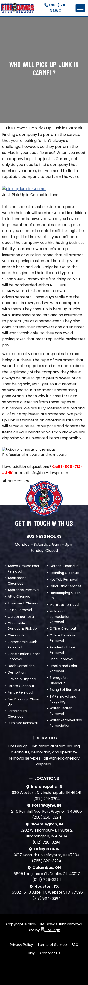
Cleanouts (16, 635)
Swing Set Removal (65, 689)
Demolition (17, 672)
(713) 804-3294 (46, 898)
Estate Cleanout (21, 685)
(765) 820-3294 (46, 861)
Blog (31, 952)
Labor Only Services (65, 586)
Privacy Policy (21, 944)
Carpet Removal (21, 616)
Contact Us (50, 952)
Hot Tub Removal (64, 579)
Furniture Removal (23, 723)
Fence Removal (20, 692)
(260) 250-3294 (46, 817)
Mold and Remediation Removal (60, 616)
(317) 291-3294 (46, 798)
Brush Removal (20, 610)
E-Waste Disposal (22, 679)
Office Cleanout (63, 628)
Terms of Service (52, 944)
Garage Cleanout (64, 566)
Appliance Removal (23, 590)
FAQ (75, 944)
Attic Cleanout (20, 596)
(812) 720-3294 (47, 842)
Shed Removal (61, 659)
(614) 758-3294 (46, 879)
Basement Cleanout (24, 603)
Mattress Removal (64, 604)
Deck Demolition (21, 665)
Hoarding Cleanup (64, 572)
